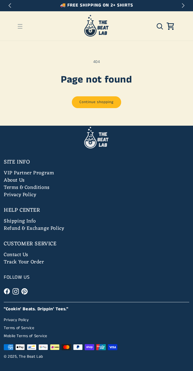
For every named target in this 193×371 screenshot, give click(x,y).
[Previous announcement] (9, 5)
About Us (14, 180)
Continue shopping (96, 102)
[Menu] (20, 26)
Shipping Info (20, 221)
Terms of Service (19, 328)
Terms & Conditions (27, 187)
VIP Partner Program (29, 173)
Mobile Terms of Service (25, 336)
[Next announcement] (183, 5)
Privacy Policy (20, 194)
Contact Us (16, 254)
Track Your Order (24, 262)
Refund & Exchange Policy (34, 228)
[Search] (159, 26)
